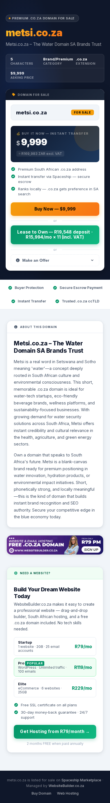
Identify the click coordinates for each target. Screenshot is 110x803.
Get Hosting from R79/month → (55, 731)
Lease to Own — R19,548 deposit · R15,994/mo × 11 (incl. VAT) (55, 234)
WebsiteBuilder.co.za (66, 786)
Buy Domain (41, 793)
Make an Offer (35, 260)
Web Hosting (68, 793)
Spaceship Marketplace (81, 780)
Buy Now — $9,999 (55, 209)
